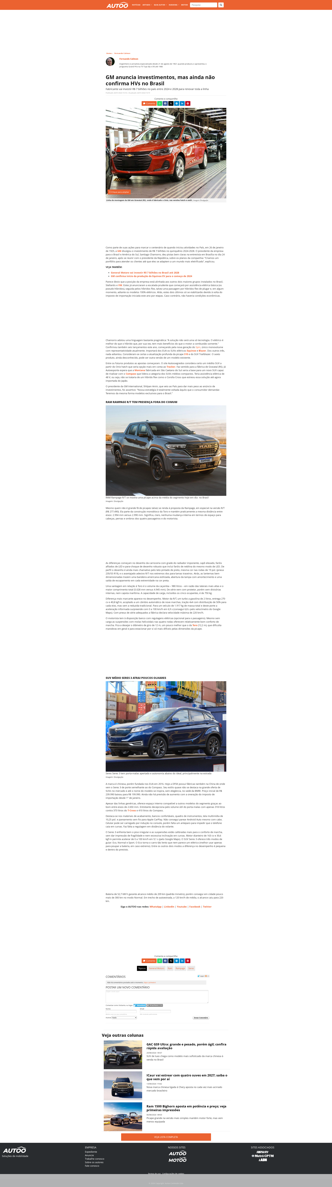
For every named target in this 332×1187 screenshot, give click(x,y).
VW (120, 285)
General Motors (156, 968)
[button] (149, 103)
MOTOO (184, 5)
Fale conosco (92, 1165)
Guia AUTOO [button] (160, 5)
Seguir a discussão (207, 976)
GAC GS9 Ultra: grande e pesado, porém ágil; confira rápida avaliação (186, 1046)
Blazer (202, 350)
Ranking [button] (173, 5)
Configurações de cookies (173, 1173)
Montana (139, 370)
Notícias (136, 5)
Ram (170, 968)
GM (119, 251)
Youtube (182, 906)
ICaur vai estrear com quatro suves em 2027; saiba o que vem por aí (187, 1077)
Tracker (171, 366)
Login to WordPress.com (154, 1005)
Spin (198, 347)
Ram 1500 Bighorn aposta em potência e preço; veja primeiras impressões (186, 1108)
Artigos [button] (147, 5)
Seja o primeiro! (150, 982)
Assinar (109, 1017)
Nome (108, 1009)
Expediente (91, 1151)
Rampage (180, 968)
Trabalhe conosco (94, 1158)
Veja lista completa (166, 1137)
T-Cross (132, 810)
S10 (186, 354)
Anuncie (89, 1155)
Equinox (191, 350)
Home (109, 53)
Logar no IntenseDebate (140, 1005)
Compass (131, 373)
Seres (191, 968)
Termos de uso (154, 1173)
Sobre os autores (94, 1162)
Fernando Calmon (122, 53)
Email (142, 1009)
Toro (194, 625)
